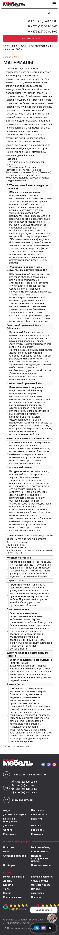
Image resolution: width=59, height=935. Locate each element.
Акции (6, 810)
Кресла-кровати (12, 897)
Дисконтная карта (14, 814)
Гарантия (36, 819)
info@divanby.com (22, 800)
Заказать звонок (30, 38)
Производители (41, 865)
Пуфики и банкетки (42, 877)
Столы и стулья (40, 881)
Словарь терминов (14, 856)
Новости (8, 847)
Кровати (8, 885)
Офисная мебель (40, 885)
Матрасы (36, 889)
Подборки (9, 865)
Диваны (7, 881)
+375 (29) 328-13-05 (44, 26)
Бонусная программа (10, 820)
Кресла (7, 893)
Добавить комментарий (16, 746)
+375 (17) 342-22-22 (26, 785)
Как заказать (39, 814)
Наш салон (37, 810)
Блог (6, 851)
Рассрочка (9, 834)
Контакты (37, 834)
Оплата (7, 830)
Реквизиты (37, 830)
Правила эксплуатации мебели (39, 858)
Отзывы (36, 825)
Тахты (6, 889)
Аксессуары (37, 893)
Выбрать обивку (41, 847)
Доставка (9, 825)
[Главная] (13, 7)
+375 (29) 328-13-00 (44, 21)
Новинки (36, 897)
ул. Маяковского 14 (42, 45)
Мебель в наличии (13, 877)
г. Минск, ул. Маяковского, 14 (28, 774)
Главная (6, 56)
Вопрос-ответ (40, 851)
